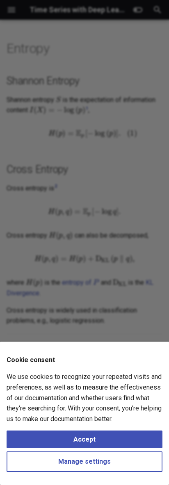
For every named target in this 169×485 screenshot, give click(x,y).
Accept (84, 439)
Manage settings (84, 461)
